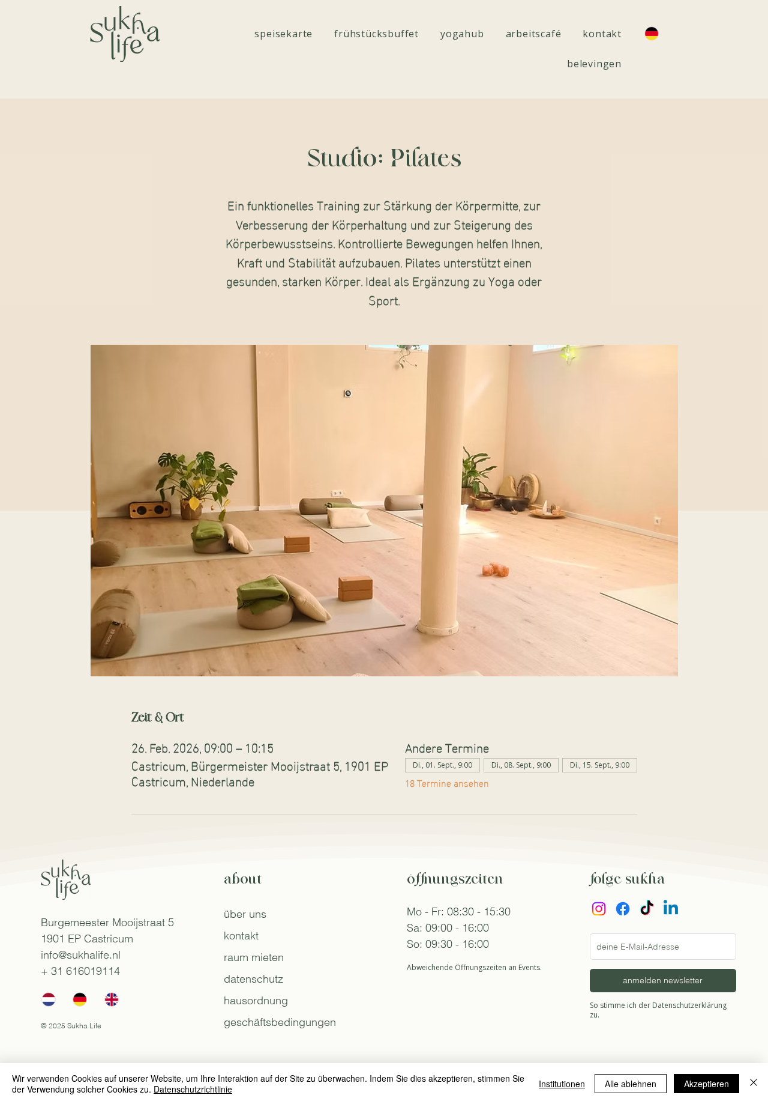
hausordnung (256, 1000)
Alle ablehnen (630, 1084)
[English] (111, 999)
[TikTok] (647, 909)
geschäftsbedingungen (280, 1022)
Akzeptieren (706, 1084)
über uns (245, 914)
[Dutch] (48, 999)
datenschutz (253, 979)
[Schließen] (753, 1083)
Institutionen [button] (562, 1084)
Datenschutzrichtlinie (193, 1089)
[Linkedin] (671, 909)
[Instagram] (599, 909)
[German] (79, 999)
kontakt (241, 935)
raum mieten (254, 957)
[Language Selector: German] (657, 33)
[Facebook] (623, 909)
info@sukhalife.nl (81, 955)
